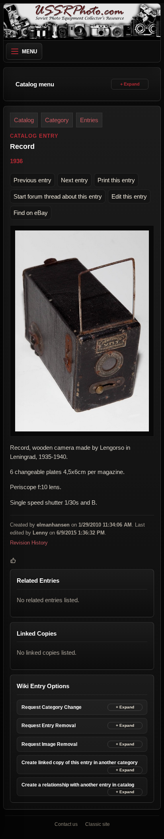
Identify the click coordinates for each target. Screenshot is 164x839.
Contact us (66, 824)
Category (57, 120)
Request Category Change (51, 707)
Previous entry (32, 180)
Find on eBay (31, 212)
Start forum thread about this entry (58, 196)
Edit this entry (129, 196)
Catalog (24, 120)
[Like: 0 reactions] (13, 560)
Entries (89, 120)
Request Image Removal (49, 744)
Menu (29, 52)
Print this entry (116, 180)
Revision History (29, 543)
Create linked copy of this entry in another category (79, 762)
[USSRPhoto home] (82, 22)
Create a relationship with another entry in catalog (77, 785)
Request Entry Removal (48, 725)
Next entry (74, 180)
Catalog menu (35, 84)
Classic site (97, 824)
